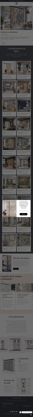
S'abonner (23, 214)
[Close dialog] (3, 200)
